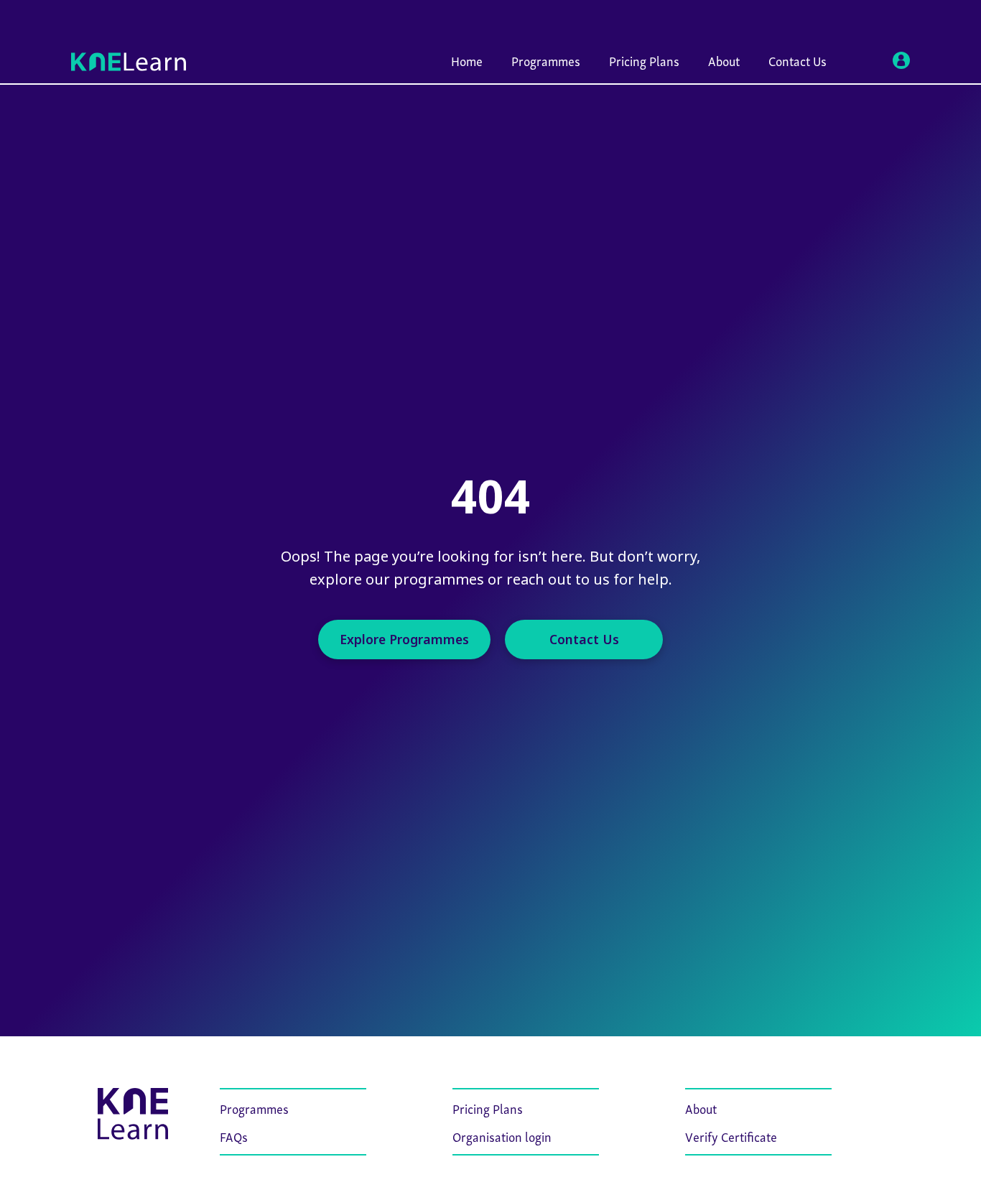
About (724, 60)
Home (467, 60)
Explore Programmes (404, 639)
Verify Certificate (731, 1135)
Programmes (545, 60)
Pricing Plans (644, 60)
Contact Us (797, 60)
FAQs (234, 1135)
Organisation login (502, 1135)
